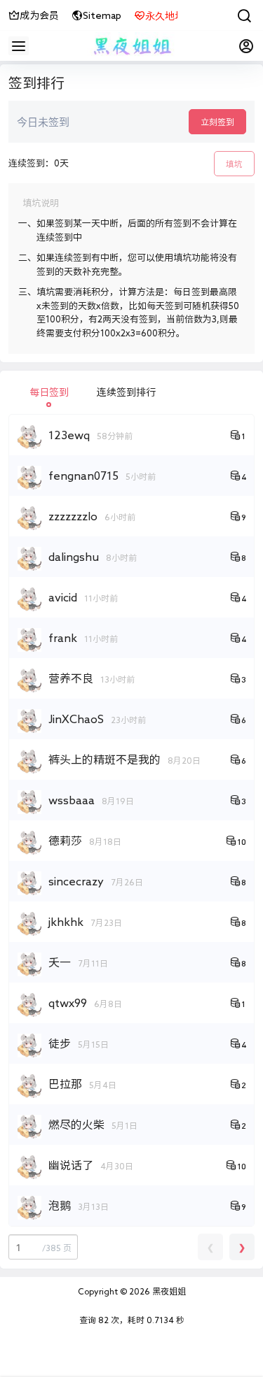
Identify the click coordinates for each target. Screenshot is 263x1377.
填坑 (234, 163)
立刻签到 (217, 121)
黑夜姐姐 (168, 1291)
